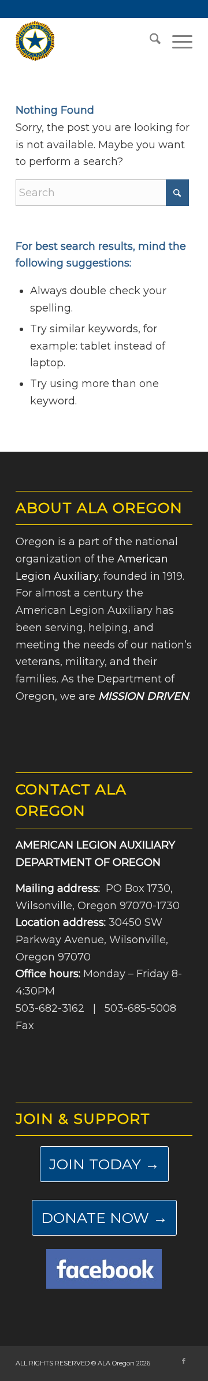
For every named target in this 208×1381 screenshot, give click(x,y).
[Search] (149, 41)
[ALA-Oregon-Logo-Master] (86, 41)
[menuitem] (149, 41)
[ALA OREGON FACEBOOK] (104, 1268)
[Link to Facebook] (183, 1360)
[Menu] (176, 41)
